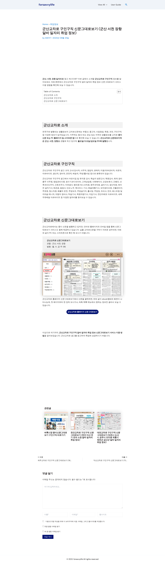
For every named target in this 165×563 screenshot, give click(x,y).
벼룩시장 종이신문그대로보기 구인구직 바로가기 (55, 433)
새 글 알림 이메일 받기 (52, 531)
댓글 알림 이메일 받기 (52, 526)
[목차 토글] (117, 92)
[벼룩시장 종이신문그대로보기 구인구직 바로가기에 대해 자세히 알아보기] (56, 420)
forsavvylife (47, 4)
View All (101, 4)
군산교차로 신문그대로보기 (55, 101)
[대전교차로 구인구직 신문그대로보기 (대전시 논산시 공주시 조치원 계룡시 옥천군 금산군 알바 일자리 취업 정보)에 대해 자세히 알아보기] (109, 420)
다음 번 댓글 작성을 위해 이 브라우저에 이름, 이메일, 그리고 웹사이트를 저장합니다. (75, 521)
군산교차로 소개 (51, 95)
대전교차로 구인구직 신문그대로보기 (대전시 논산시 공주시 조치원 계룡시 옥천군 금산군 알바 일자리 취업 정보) (109, 437)
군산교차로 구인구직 (52, 98)
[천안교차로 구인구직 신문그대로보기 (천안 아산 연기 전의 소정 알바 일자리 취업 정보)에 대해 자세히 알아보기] (82, 420)
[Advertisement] (82, 58)
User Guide (116, 4)
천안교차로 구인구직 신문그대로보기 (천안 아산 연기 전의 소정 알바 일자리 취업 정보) (82, 436)
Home (45, 24)
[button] (106, 4)
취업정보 (54, 24)
